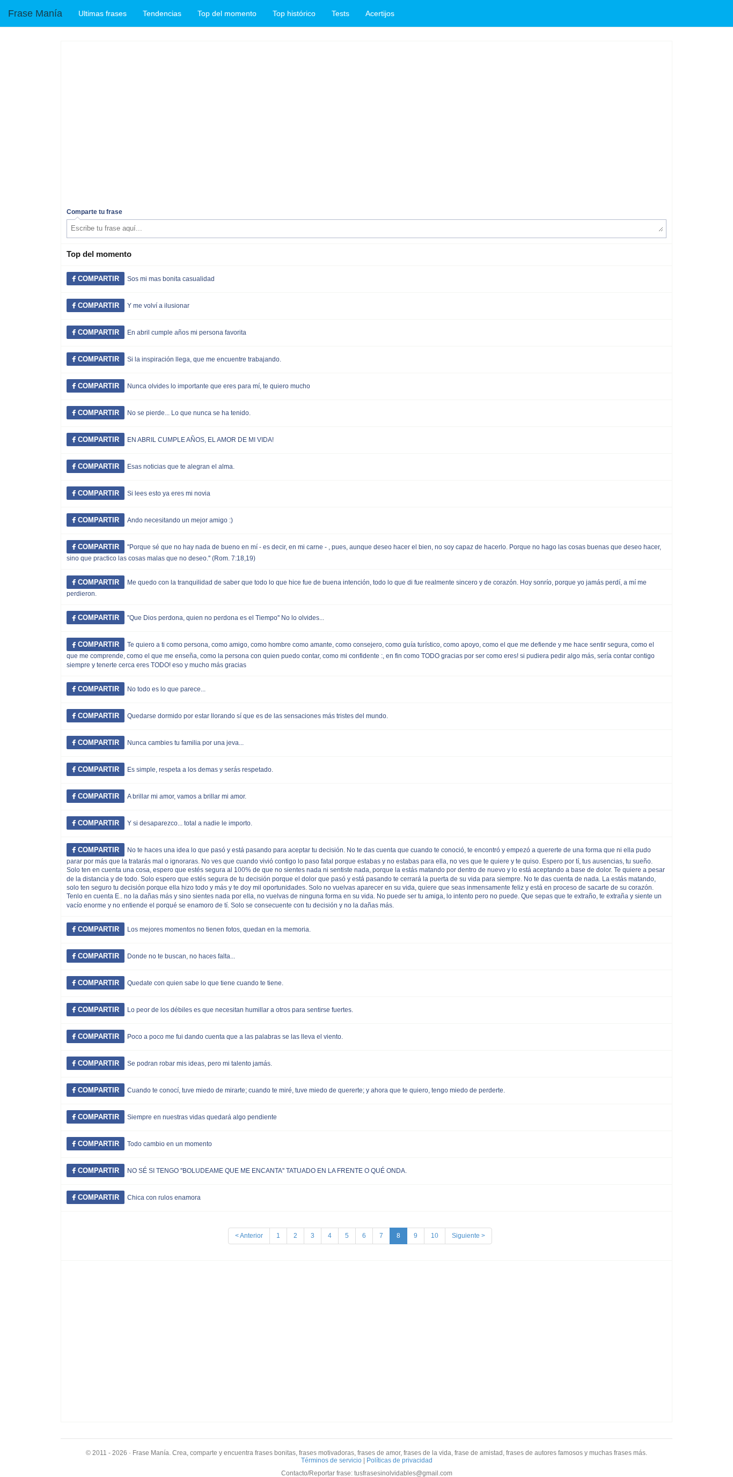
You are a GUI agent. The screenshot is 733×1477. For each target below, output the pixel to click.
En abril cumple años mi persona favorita (186, 332)
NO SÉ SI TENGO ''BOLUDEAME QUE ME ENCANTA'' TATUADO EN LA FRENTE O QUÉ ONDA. (267, 1171)
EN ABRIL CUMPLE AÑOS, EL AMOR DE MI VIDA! (200, 440)
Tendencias (162, 13)
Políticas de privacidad (399, 1460)
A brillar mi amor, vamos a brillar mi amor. (186, 796)
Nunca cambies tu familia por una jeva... (185, 743)
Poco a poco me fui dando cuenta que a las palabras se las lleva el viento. (235, 1036)
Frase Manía (35, 13)
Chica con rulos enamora (164, 1197)
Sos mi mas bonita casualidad (171, 279)
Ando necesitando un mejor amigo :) (180, 520)
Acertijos (379, 13)
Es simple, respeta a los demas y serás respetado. (200, 769)
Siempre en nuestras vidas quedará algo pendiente (202, 1117)
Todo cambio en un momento (169, 1144)
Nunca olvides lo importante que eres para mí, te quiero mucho (218, 386)
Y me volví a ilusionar (158, 305)
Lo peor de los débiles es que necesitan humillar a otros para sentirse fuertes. (240, 1010)
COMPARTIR (97, 279)
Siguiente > (468, 1235)
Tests (340, 13)
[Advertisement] (366, 122)
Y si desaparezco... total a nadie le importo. (189, 823)
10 (434, 1235)
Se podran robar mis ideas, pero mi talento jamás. (199, 1063)
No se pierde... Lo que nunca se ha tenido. (189, 413)
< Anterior (249, 1235)
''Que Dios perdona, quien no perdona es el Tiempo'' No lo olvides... (225, 618)
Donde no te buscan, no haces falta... (181, 956)
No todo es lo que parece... (166, 689)
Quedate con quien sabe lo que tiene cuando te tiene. (205, 983)
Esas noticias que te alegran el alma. (180, 466)
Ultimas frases (102, 13)
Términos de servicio (331, 1460)
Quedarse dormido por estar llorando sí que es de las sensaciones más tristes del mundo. (257, 716)
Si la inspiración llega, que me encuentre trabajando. (204, 359)
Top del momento (226, 13)
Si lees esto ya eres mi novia (168, 493)
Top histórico (294, 13)
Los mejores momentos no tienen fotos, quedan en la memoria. (219, 929)
